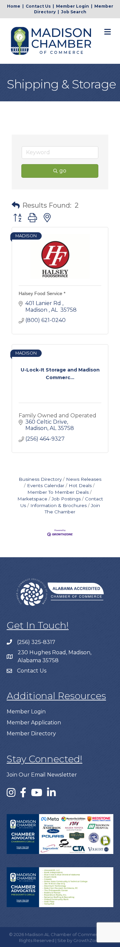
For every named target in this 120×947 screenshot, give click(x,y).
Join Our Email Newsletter (42, 775)
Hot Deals (80, 485)
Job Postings (66, 498)
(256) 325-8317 (36, 642)
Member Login (72, 6)
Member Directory (31, 733)
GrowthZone (87, 940)
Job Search (73, 11)
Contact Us (38, 6)
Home (13, 6)
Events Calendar (45, 485)
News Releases (83, 479)
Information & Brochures (58, 505)
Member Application (34, 722)
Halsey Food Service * (42, 293)
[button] (16, 205)
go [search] (62, 170)
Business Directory (40, 479)
